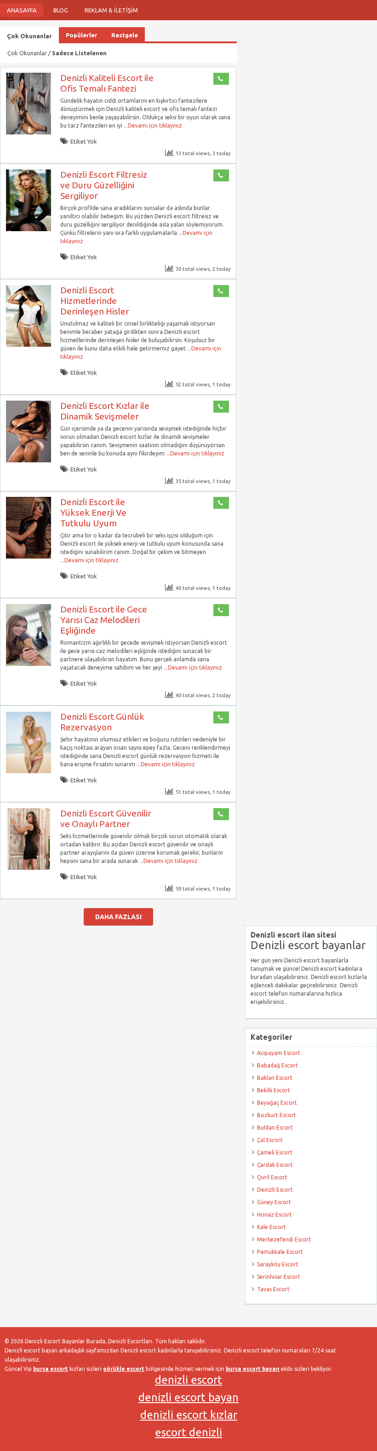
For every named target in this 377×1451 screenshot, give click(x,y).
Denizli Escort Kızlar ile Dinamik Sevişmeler (104, 411)
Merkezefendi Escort (284, 1239)
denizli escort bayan (188, 1397)
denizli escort (188, 1380)
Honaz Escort (274, 1215)
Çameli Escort (274, 1152)
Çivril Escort (272, 1177)
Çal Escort (270, 1140)
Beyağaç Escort (277, 1103)
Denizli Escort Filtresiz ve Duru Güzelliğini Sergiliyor (103, 185)
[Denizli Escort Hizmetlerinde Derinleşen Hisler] (28, 345)
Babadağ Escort (277, 1065)
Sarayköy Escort (277, 1264)
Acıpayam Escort (278, 1053)
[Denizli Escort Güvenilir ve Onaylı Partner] (28, 868)
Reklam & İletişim (111, 10)
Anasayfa (22, 10)
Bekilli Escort (273, 1090)
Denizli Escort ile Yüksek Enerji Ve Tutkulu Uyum (93, 512)
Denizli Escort (275, 1190)
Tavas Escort (273, 1289)
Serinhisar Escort (278, 1277)
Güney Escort (274, 1202)
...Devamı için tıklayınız (152, 125)
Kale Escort (271, 1227)
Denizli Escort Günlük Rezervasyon (102, 721)
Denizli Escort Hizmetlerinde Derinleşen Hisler (94, 300)
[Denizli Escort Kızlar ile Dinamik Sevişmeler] (28, 460)
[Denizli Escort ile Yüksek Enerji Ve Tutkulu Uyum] (28, 556)
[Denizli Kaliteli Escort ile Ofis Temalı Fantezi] (28, 132)
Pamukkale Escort (280, 1252)
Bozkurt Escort (276, 1115)
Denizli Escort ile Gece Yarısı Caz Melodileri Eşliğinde (103, 619)
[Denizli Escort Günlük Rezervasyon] (28, 771)
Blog (60, 10)
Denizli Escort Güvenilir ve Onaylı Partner (105, 818)
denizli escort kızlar (188, 1415)
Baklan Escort (274, 1078)
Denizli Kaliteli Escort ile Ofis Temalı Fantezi (107, 83)
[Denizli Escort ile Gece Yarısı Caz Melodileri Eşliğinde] (28, 664)
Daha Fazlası (118, 917)
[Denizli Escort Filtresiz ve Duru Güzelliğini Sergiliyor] (28, 229)
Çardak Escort (275, 1165)
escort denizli (188, 1432)
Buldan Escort (275, 1127)
